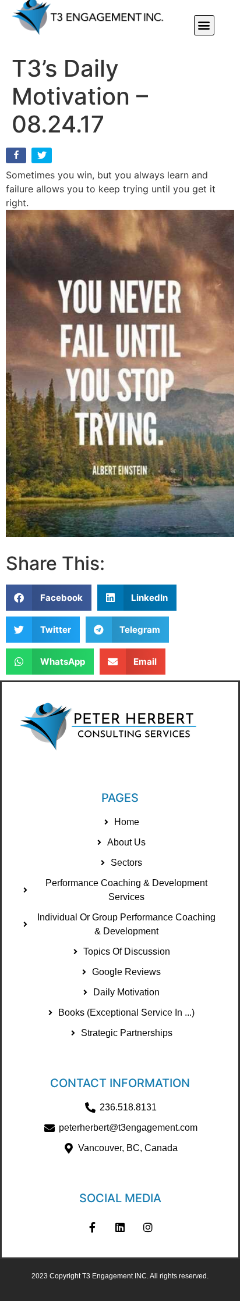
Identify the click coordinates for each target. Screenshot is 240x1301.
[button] (204, 25)
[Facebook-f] (92, 1227)
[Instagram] (148, 1227)
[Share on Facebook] (17, 158)
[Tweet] (42, 158)
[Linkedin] (120, 1227)
